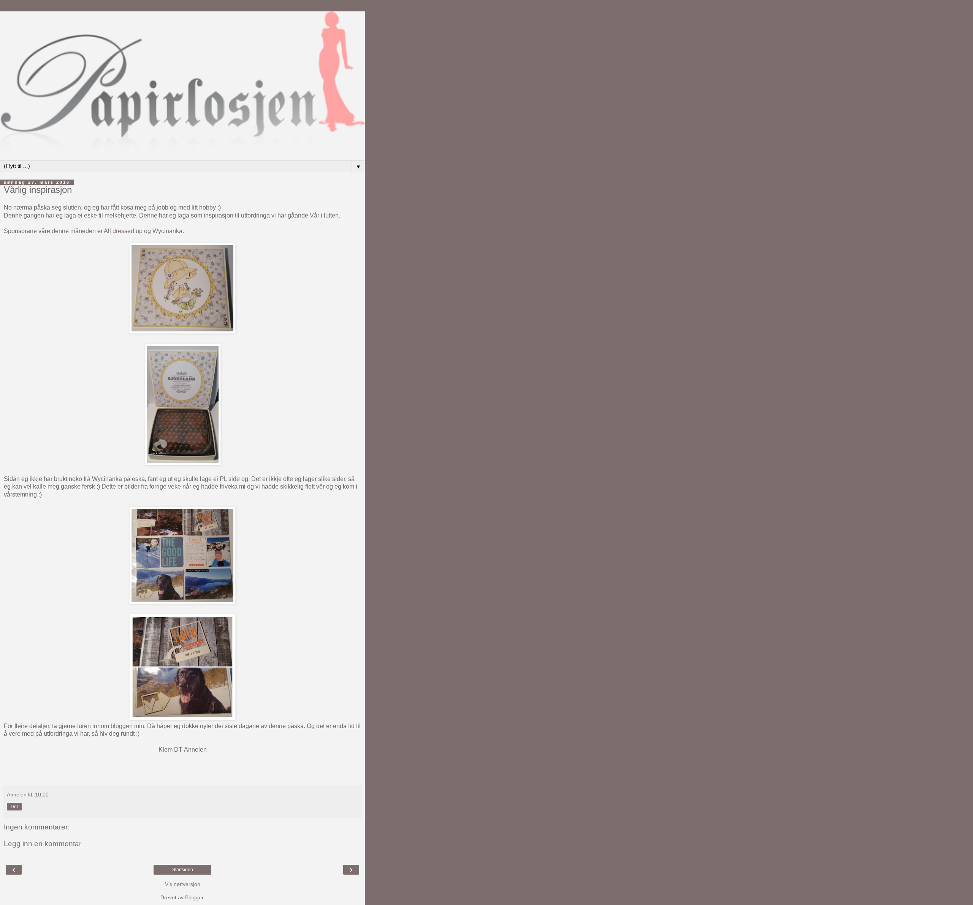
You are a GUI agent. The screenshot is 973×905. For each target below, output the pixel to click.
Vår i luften (324, 215)
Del (14, 806)
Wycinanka (167, 231)
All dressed (119, 231)
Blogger (194, 897)
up (138, 231)
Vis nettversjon (182, 884)
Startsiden (182, 869)
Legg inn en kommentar (42, 844)
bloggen (122, 726)
